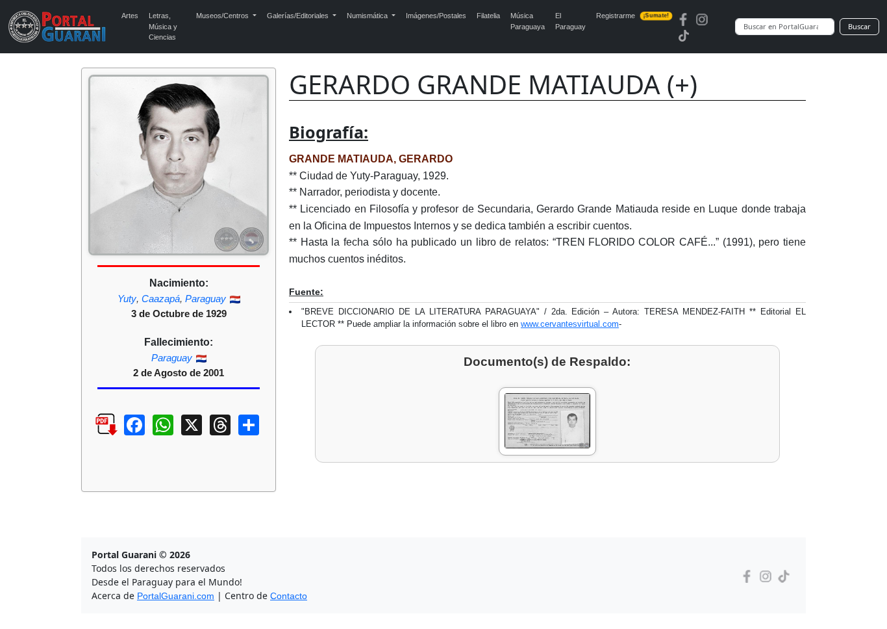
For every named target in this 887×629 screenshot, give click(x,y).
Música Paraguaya (527, 21)
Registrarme (632, 15)
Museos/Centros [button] (223, 15)
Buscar (859, 26)
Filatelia (488, 15)
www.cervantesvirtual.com (570, 324)
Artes (129, 15)
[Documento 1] (547, 421)
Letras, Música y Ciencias (163, 26)
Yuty (127, 298)
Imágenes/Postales (436, 15)
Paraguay (205, 298)
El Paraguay (570, 21)
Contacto (288, 596)
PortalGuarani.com (175, 596)
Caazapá (161, 298)
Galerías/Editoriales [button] (299, 15)
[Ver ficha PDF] (95, 434)
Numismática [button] (368, 15)
